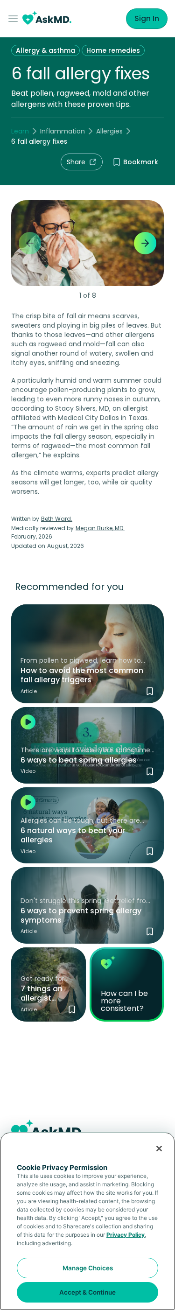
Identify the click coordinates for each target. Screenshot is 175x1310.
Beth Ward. (56, 519)
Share (76, 162)
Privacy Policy (125, 1234)
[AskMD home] (46, 19)
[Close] (159, 1148)
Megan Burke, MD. (100, 528)
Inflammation (62, 131)
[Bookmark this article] (149, 691)
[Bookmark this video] (149, 771)
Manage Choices (88, 1268)
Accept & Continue (87, 1292)
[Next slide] (145, 243)
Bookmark (140, 162)
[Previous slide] (30, 243)
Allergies (109, 131)
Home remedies (113, 50)
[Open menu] (14, 18)
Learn (20, 131)
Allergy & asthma (45, 50)
